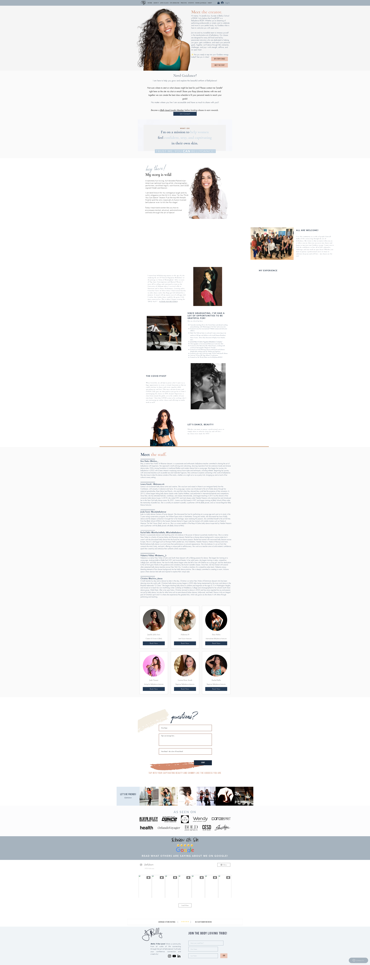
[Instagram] (169, 956)
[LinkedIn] (179, 956)
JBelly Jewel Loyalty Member (172, 110)
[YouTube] (174, 956)
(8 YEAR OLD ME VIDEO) (168, 301)
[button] (156, 2)
